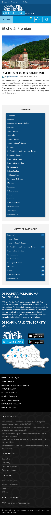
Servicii (10, 195)
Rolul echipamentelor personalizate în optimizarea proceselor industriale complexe (24, 435)
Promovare (14, 2)
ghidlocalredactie (13, 77)
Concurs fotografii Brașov (16, 143)
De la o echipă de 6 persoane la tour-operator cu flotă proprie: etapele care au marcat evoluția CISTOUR (24, 423)
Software (10, 199)
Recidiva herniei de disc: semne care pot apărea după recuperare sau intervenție (25, 447)
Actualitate (11, 115)
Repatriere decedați (9, 470)
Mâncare (10, 183)
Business (10, 127)
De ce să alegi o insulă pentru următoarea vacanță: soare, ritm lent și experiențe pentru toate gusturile (25, 429)
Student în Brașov (13, 207)
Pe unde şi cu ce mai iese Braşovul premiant (23, 72)
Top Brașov (11, 211)
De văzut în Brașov (9, 396)
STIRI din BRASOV (13, 203)
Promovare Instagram (9, 481)
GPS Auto (5, 492)
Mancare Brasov (8, 408)
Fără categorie (12, 167)
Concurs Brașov (13, 139)
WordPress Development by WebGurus (35, 510)
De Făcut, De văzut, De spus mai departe (21, 151)
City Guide (11, 135)
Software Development (10, 484)
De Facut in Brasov (9, 393)
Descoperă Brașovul (14, 155)
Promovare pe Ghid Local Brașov (15, 385)
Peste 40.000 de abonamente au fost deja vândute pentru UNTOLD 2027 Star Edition (25, 441)
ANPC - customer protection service (16, 503)
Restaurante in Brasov (11, 404)
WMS (4, 488)
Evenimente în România (15, 163)
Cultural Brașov (8, 389)
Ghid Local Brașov (13, 175)
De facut (10, 147)
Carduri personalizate (9, 466)
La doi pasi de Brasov (15, 179)
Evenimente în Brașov (15, 159)
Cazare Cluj (6, 459)
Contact (25, 2)
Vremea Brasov (12, 215)
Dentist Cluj (6, 463)
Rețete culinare (12, 191)
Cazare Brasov (12, 131)
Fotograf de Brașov (14, 171)
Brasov (4, 2)
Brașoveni (10, 119)
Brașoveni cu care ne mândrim (18, 123)
